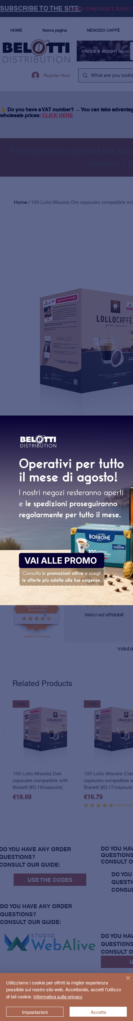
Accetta (98, 1012)
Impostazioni (35, 1012)
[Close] (124, 981)
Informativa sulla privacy (58, 996)
